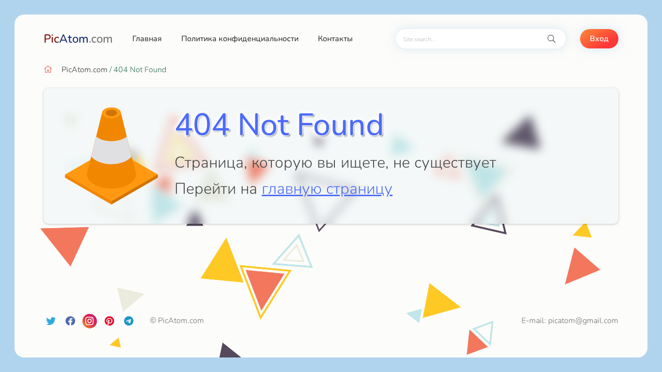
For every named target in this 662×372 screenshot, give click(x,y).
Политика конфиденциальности (240, 38)
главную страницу (327, 188)
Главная (147, 38)
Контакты (335, 38)
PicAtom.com (85, 69)
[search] (551, 39)
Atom (78, 38)
